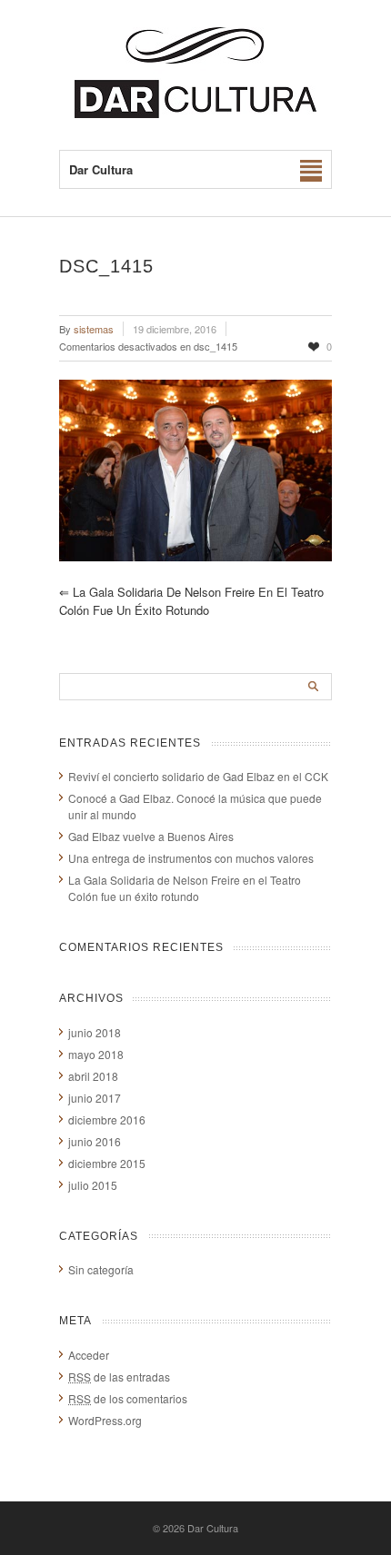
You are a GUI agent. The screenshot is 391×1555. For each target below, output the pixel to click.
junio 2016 (94, 1141)
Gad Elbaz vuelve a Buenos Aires (151, 836)
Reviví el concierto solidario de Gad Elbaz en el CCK (198, 776)
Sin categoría (101, 1269)
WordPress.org (105, 1420)
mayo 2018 (96, 1054)
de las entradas (119, 1376)
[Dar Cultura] (195, 113)
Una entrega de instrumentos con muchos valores (191, 858)
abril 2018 (93, 1076)
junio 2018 (94, 1032)
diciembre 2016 (106, 1119)
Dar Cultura (212, 1527)
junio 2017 (94, 1097)
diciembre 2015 (106, 1163)
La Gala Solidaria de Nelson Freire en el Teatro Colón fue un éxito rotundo (191, 601)
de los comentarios (127, 1398)
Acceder (88, 1354)
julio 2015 (92, 1185)
